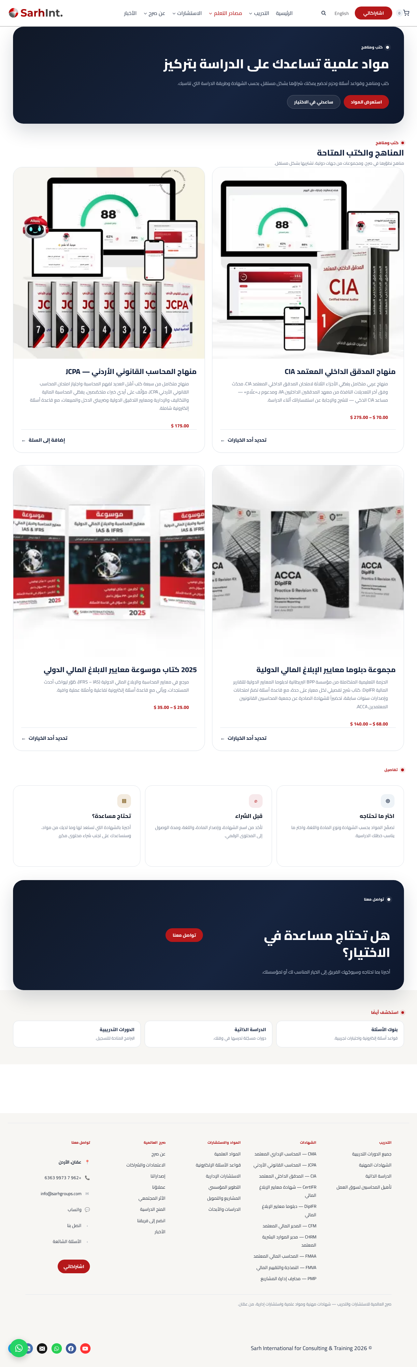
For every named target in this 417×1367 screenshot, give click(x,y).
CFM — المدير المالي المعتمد (289, 1226)
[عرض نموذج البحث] (324, 13)
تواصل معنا (184, 935)
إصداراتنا (158, 1176)
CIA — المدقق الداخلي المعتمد (287, 1176)
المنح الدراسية (152, 1209)
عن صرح (158, 1154)
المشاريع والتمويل (224, 1198)
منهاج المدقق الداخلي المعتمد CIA (340, 371)
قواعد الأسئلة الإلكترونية (218, 1165)
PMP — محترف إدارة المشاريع (288, 1278)
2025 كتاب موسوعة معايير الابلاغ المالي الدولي (120, 670)
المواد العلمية (227, 1154)
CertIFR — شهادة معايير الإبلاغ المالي (287, 1191)
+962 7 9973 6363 (63, 1177)
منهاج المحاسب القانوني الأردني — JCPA (131, 371)
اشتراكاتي (74, 1266)
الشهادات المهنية (375, 1165)
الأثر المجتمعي (151, 1198)
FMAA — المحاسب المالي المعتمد (284, 1256)
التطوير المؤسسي (224, 1187)
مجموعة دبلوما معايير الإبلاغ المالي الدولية (326, 670)
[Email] (42, 1348)
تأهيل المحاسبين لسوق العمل (364, 1187)
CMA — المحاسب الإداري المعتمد (285, 1154)
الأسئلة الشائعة (67, 1241)
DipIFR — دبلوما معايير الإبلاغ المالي (289, 1210)
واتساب (74, 1209)
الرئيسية (284, 13)
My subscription (373, 13)
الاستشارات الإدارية (223, 1176)
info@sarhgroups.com (61, 1193)
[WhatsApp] (56, 1348)
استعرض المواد (366, 102)
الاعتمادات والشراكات (145, 1165)
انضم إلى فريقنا (151, 1220)
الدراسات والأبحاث (224, 1209)
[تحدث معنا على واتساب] (19, 1348)
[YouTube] (85, 1348)
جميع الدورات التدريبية (372, 1154)
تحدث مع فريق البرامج (102, 851)
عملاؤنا (158, 1187)
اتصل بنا (74, 1225)
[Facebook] (71, 1348)
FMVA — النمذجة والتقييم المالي (286, 1267)
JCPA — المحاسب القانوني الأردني (284, 1165)
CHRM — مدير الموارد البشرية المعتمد (289, 1241)
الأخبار (130, 13)
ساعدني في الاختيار (313, 102)
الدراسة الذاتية (379, 1176)
